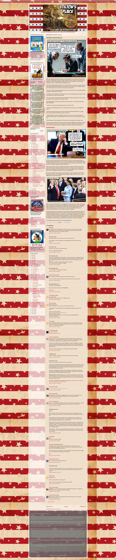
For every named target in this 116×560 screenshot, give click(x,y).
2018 (33, 192)
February (35, 160)
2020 (33, 308)
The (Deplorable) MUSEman (54, 444)
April (34, 157)
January (34, 162)
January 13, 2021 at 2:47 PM (54, 455)
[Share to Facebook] (68, 222)
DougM (50, 436)
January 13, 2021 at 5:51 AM (54, 291)
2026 (33, 135)
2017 (33, 193)
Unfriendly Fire (35, 180)
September (35, 149)
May (34, 155)
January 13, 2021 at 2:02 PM (54, 440)
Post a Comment (51, 501)
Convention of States (34, 221)
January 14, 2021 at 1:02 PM (54, 491)
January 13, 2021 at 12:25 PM (55, 432)
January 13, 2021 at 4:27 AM (54, 252)
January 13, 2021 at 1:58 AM (54, 233)
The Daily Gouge (34, 226)
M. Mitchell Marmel (53, 459)
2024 (33, 138)
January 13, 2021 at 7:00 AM (54, 299)
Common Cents (33, 220)
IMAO (32, 223)
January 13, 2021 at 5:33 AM (54, 280)
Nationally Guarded (36, 175)
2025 (33, 137)
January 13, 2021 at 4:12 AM (54, 243)
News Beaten (35, 166)
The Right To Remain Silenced (37, 177)
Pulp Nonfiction (35, 163)
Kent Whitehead (52, 295)
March (34, 159)
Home (66, 506)
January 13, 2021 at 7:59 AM (54, 350)
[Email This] (64, 222)
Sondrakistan (33, 224)
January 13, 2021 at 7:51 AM (54, 333)
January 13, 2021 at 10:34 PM (55, 472)
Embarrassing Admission (37, 165)
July (34, 152)
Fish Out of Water (52, 401)
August (34, 151)
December (35, 144)
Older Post (82, 506)
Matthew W (51, 303)
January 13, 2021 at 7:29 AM (54, 317)
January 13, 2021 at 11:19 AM (54, 397)
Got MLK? (34, 173)
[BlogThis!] (65, 222)
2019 (33, 190)
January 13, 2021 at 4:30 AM (54, 271)
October (34, 267)
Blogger (64, 555)
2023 (33, 140)
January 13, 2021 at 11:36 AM (54, 405)
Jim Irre (50, 321)
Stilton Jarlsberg (52, 487)
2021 (33, 143)
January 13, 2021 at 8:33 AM (54, 357)
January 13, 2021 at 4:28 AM (54, 264)
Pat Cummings (52, 386)
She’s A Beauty (52, 330)
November (35, 146)
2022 (33, 141)
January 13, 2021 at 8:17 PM (54, 462)
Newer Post (49, 506)
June (34, 154)
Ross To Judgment (36, 182)
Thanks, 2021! (35, 179)
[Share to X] (66, 222)
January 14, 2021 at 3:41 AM (54, 483)
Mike (50, 227)
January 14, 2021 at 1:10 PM (54, 499)
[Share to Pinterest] (69, 222)
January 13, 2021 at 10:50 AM (55, 383)
